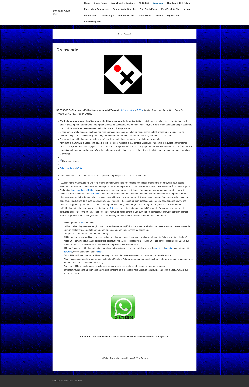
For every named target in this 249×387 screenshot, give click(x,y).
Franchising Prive (93, 22)
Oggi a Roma (100, 3)
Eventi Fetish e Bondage (122, 3)
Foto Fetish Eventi (148, 9)
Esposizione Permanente (96, 9)
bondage (131, 110)
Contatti (159, 15)
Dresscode (158, 3)
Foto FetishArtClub (170, 9)
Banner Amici (90, 15)
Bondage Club (61, 10)
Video (187, 9)
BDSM (140, 110)
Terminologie (107, 15)
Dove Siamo (145, 15)
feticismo (114, 208)
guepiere (158, 248)
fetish (123, 110)
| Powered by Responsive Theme (70, 381)
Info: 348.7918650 (126, 15)
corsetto (168, 248)
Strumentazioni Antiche (124, 9)
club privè (95, 194)
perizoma (68, 252)
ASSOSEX (144, 3)
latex (83, 223)
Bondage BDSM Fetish (178, 3)
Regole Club (173, 15)
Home (87, 3)
